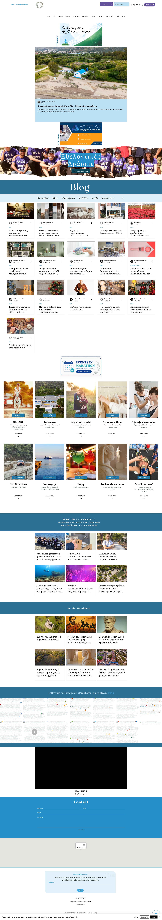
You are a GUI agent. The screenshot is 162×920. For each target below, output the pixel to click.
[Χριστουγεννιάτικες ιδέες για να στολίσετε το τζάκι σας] (141, 287)
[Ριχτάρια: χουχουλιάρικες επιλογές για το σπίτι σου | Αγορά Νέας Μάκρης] (81, 211)
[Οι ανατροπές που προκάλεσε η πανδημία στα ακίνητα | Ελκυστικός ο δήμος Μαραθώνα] (81, 249)
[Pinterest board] (137, 5)
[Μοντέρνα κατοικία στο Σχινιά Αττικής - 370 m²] (111, 211)
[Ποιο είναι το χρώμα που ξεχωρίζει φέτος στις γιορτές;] (111, 287)
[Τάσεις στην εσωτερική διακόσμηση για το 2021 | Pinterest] (20, 287)
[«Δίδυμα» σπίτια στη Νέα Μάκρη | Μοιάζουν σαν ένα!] (20, 249)
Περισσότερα (107, 198)
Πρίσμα (55, 198)
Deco (101, 227)
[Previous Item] (38, 73)
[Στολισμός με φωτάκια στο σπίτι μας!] (81, 287)
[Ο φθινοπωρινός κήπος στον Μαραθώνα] (20, 326)
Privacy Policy (74, 917)
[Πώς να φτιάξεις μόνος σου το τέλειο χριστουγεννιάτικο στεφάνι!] (50, 287)
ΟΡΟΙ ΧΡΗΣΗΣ (81, 791)
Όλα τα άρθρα (42, 198)
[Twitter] (140, 5)
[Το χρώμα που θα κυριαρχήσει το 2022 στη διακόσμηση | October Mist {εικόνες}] (50, 249)
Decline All (144, 917)
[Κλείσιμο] (160, 916)
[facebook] (131, 5)
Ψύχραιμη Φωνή (68, 198)
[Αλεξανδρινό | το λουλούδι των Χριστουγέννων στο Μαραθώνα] (141, 211)
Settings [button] (136, 917)
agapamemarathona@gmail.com (80, 901)
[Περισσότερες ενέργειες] (31, 223)
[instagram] (134, 5)
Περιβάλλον (83, 198)
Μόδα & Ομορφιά (135, 265)
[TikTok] (143, 5)
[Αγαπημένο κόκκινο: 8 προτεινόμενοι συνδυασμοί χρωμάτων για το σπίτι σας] (141, 249)
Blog (10, 227)
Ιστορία (95, 198)
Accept (154, 917)
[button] (123, 198)
